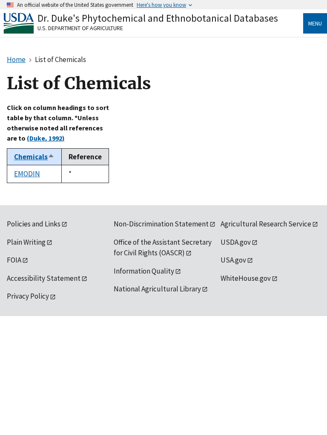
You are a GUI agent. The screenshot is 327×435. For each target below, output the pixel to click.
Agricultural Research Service (266, 224)
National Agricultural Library (157, 289)
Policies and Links (33, 224)
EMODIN (27, 173)
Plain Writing (26, 242)
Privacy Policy (28, 296)
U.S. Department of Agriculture (80, 28)
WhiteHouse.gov (246, 278)
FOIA (14, 260)
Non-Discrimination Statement (161, 224)
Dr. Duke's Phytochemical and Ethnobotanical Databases (157, 18)
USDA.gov (236, 242)
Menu (315, 23)
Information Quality (144, 271)
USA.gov (233, 260)
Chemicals (34, 156)
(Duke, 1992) (46, 138)
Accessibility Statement (43, 278)
